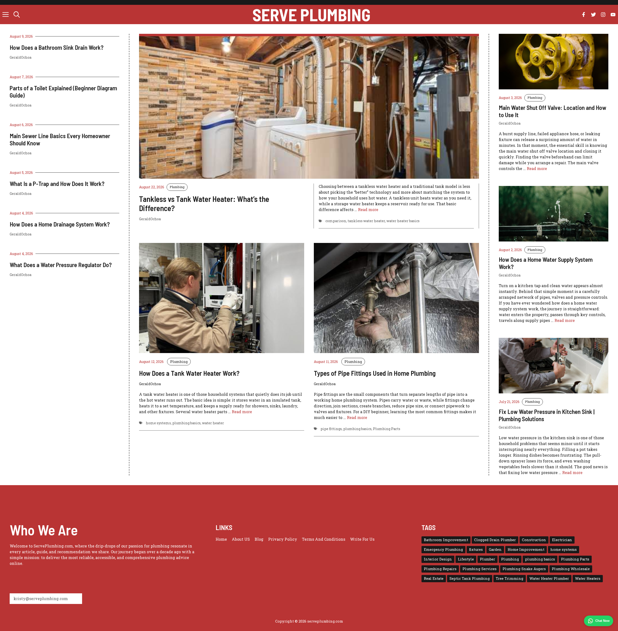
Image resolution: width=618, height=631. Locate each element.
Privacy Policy (282, 539)
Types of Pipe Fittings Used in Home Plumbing (375, 373)
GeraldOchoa (20, 57)
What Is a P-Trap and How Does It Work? (57, 183)
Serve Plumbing (312, 14)
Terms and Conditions (323, 539)
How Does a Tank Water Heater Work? (189, 373)
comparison (335, 221)
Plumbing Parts (386, 428)
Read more (368, 209)
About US (241, 539)
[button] (16, 14)
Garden (495, 549)
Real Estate (433, 578)
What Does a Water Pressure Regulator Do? (61, 264)
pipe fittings (331, 428)
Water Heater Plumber (549, 578)
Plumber (487, 559)
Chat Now (602, 621)
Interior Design (438, 559)
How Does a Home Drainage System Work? (60, 224)
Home (221, 539)
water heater (213, 423)
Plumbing (177, 187)
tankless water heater (366, 221)
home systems (158, 423)
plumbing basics (186, 423)
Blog (259, 539)
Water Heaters (587, 578)
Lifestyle (466, 559)
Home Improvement (526, 549)
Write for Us (362, 539)
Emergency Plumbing (443, 549)
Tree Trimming (509, 578)
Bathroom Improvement (446, 540)
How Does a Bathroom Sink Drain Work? (57, 47)
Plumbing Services (480, 569)
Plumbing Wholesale (571, 569)
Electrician (562, 540)
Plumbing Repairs (440, 569)
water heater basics (403, 221)
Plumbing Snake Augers (524, 569)
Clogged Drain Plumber (495, 540)
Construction (534, 540)
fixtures (476, 549)
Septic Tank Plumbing (469, 578)
